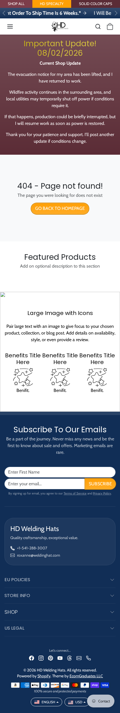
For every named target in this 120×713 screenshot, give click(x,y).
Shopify (44, 675)
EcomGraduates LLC (86, 675)
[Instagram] (41, 658)
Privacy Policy (102, 493)
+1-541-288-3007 (32, 547)
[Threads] (69, 658)
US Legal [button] (14, 628)
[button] (15, 26)
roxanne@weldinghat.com (38, 555)
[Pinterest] (50, 658)
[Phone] (88, 658)
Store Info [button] (17, 595)
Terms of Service (75, 493)
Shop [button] (11, 611)
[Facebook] (31, 658)
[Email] (79, 658)
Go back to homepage (60, 208)
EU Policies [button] (17, 579)
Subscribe (100, 483)
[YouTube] (60, 658)
